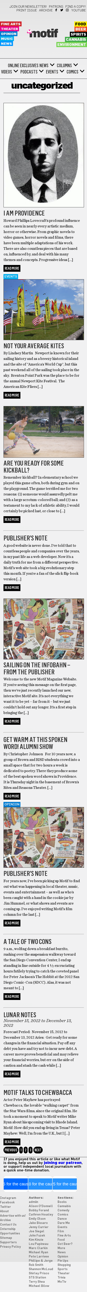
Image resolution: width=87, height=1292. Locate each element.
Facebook (56, 10)
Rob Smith (36, 1265)
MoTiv (62, 1281)
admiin (33, 1202)
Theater (9, 29)
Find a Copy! (75, 6)
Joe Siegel (36, 1231)
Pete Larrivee (39, 1256)
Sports (63, 1269)
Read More (12, 268)
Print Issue (26, 10)
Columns (64, 65)
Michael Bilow (39, 1286)
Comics (72, 72)
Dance (62, 1218)
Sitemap (6, 1238)
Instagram (67, 10)
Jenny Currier (38, 1227)
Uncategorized (18, 100)
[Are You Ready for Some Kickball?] (43, 456)
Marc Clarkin (38, 1248)
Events (52, 72)
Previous (11, 1150)
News (6, 43)
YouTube (78, 10)
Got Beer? (65, 1244)
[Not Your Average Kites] (43, 339)
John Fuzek (37, 1235)
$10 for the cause (40, 1184)
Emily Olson (37, 1218)
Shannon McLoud (41, 1269)
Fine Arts (11, 24)
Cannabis (76, 40)
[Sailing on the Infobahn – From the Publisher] (43, 658)
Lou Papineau (38, 1244)
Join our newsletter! (28, 6)
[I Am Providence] (43, 206)
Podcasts (29, 72)
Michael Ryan (38, 1252)
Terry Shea (37, 1281)
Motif (43, 34)
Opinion (8, 34)
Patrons (56, 6)
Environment (71, 45)
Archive (46, 10)
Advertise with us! (13, 1215)
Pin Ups (63, 1260)
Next (38, 1150)
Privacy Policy (10, 1246)
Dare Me (64, 1223)
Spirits (78, 34)
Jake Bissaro (38, 1223)
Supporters (8, 1242)
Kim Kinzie (36, 1239)
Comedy (63, 1210)
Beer (80, 29)
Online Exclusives (23, 65)
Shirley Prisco (39, 1273)
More (61, 1248)
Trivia (61, 1277)
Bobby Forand (39, 1210)
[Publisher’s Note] (43, 866)
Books (62, 1202)
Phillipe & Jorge (41, 1260)
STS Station (37, 1277)
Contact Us (8, 1224)
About (4, 1211)
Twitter (62, 10)
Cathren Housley (41, 1214)
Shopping (64, 1265)
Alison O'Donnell (41, 1206)
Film (61, 1231)
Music (7, 39)
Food (80, 24)
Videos (6, 72)
